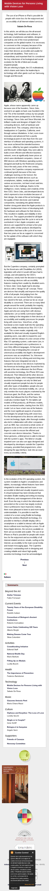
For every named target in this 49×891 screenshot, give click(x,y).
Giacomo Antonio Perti (17, 701)
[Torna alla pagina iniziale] (24, 816)
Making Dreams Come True (19, 634)
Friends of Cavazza (15, 739)
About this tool (29, 884)
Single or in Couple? (16, 720)
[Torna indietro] (24, 847)
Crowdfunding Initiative (17, 647)
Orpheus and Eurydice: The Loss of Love (25, 713)
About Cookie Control (12, 852)
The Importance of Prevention (20, 673)
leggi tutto (14, 888)
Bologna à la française (17, 727)
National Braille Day (16, 654)
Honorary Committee (16, 744)
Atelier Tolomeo (14, 595)
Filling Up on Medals (16, 661)
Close (33, 852)
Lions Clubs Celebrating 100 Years (22, 627)
